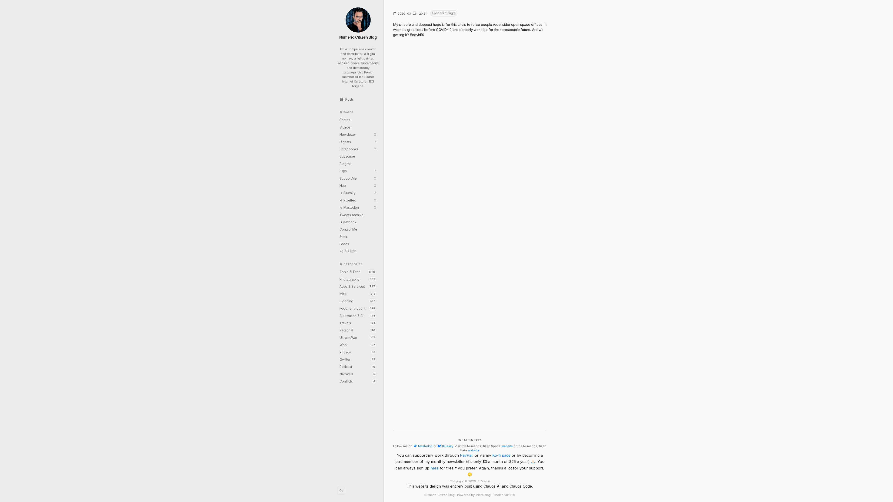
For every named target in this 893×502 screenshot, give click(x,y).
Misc (357, 294)
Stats (343, 237)
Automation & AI (357, 316)
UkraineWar (357, 338)
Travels (357, 323)
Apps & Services (357, 286)
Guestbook (348, 222)
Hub (343, 186)
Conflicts (357, 381)
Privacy (357, 352)
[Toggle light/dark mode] (341, 491)
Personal (357, 330)
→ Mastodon (349, 207)
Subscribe (347, 156)
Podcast (357, 367)
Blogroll (345, 164)
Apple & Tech (357, 272)
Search (350, 251)
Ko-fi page (501, 455)
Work (357, 345)
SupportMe (348, 178)
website (507, 446)
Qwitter (357, 359)
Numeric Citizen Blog (358, 37)
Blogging (357, 301)
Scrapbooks (349, 149)
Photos (345, 120)
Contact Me (348, 229)
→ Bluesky (348, 193)
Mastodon (424, 446)
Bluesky (447, 446)
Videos (345, 127)
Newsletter (348, 134)
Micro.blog (483, 495)
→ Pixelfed (348, 200)
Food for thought (357, 308)
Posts (349, 99)
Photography (357, 279)
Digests (345, 142)
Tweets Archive (351, 215)
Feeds (344, 244)
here (434, 468)
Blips (343, 171)
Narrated (357, 374)
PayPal (466, 455)
